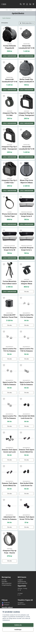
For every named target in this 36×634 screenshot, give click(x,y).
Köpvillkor (4, 581)
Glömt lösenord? (22, 583)
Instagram (6, 604)
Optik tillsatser (6, 18)
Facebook (7, 602)
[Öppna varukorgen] (30, 4)
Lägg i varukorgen (26, 56)
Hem (7, 9)
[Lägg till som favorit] (23, 4)
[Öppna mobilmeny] (33, 4)
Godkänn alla (18, 625)
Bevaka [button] (26, 291)
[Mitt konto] (27, 4)
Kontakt (4, 580)
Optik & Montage (21, 9)
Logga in (20, 580)
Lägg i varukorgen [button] (9, 56)
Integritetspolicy (6, 585)
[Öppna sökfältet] (20, 4)
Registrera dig (22, 581)
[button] (3, 28)
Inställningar (18, 629)
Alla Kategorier (13, 9)
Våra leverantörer (6, 583)
